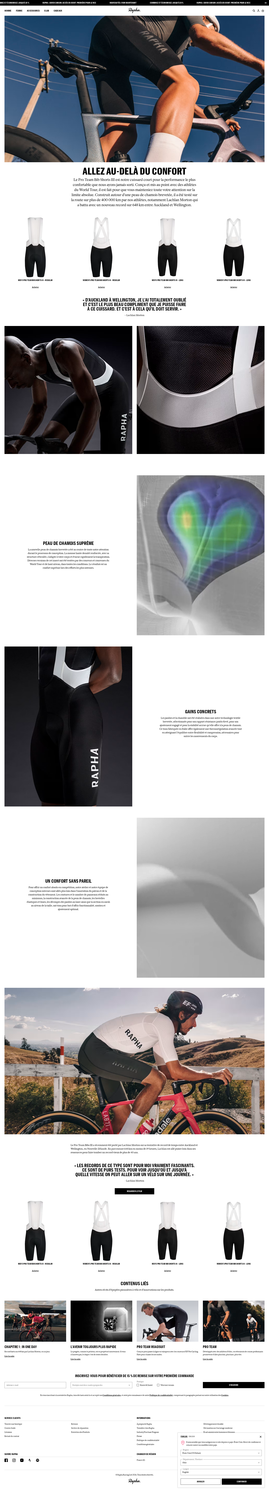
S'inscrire (233, 1385)
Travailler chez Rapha (145, 1428)
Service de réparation (79, 1428)
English (192, 1436)
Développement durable (213, 1424)
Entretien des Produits (80, 1432)
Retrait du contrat (11, 1436)
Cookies (224, 1395)
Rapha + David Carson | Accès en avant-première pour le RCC (69, 3)
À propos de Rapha (144, 1424)
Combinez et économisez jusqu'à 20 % (166, 3)
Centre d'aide (10, 1428)
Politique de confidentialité (161, 1395)
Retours (74, 1424)
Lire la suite (9, 1356)
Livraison (8, 1432)
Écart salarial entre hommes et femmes (219, 1432)
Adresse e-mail (12, 1385)
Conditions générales (112, 1395)
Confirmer (242, 1481)
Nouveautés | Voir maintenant (123, 3)
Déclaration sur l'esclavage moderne (218, 1428)
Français (184, 1436)
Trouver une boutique (13, 1424)
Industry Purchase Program (148, 1432)
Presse (139, 1436)
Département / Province (193, 1459)
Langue (186, 1469)
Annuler (200, 1481)
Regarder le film (134, 1191)
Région (186, 1450)
